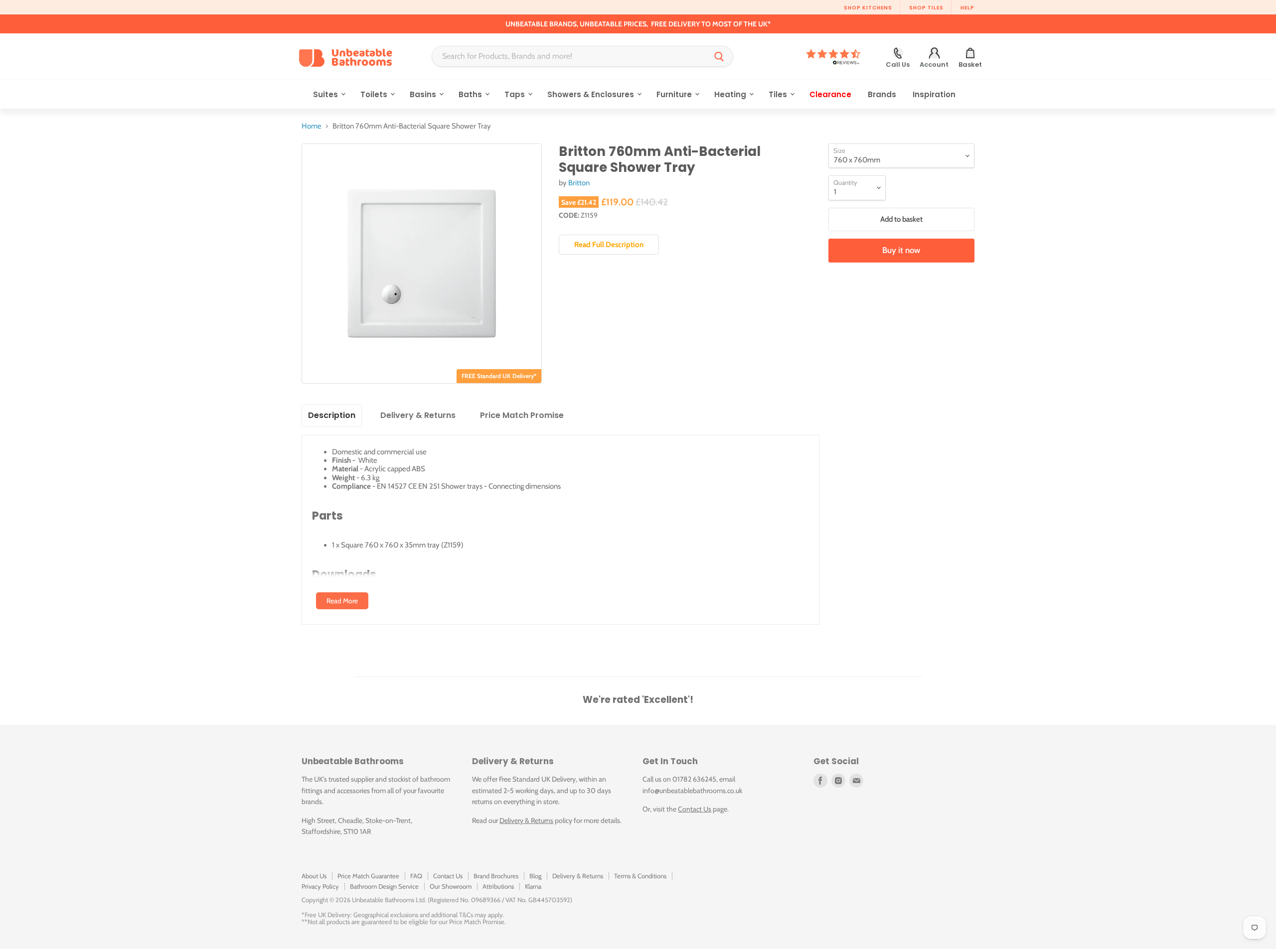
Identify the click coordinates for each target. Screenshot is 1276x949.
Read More (342, 600)
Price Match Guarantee (368, 876)
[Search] (719, 56)
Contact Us (694, 809)
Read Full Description (608, 244)
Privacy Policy (320, 886)
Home (311, 126)
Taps (515, 94)
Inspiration (934, 94)
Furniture (675, 94)
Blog (535, 876)
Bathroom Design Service (384, 886)
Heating (731, 94)
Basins (424, 94)
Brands (882, 94)
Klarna (533, 886)
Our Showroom (451, 886)
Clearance (830, 94)
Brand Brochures (496, 876)
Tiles (779, 94)
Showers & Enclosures (591, 94)
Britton (579, 182)
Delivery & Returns (526, 820)
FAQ (416, 876)
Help (967, 7)
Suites (326, 94)
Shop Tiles (926, 7)
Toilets (374, 94)
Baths (471, 94)
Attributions (498, 886)
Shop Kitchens (868, 7)
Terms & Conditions (640, 876)
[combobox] (569, 56)
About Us (314, 876)
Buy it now (901, 250)
